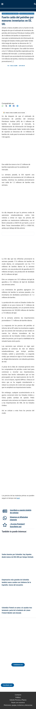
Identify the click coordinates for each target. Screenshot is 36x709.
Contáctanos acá (18, 664)
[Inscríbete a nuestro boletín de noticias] (5, 511)
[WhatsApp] (2, 106)
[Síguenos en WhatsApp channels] (5, 518)
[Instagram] (16, 638)
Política (18, 697)
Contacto (18, 695)
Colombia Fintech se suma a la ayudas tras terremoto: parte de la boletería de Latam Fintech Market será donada (17, 610)
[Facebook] (14, 106)
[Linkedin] (13, 638)
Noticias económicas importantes (10, 13)
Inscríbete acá (7, 685)
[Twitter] (10, 638)
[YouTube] (23, 638)
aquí (18, 498)
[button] (35, 4)
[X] (6, 106)
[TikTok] (20, 638)
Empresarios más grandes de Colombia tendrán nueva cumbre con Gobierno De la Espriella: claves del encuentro (16, 582)
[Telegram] (17, 106)
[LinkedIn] (10, 106)
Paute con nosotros (18, 702)
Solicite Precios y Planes (18, 700)
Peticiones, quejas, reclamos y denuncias (18, 705)
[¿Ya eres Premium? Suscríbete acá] (5, 525)
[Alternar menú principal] (2, 4)
